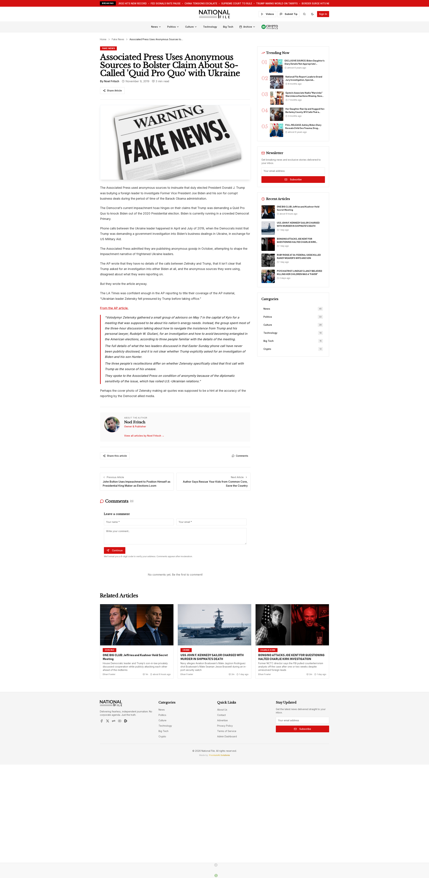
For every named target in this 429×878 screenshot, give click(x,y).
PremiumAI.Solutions (219, 755)
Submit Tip (291, 14)
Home (103, 39)
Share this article (117, 455)
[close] (215, 864)
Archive (247, 26)
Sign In (323, 14)
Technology (210, 26)
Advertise (222, 720)
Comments (242, 455)
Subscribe (296, 179)
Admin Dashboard (227, 736)
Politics (171, 26)
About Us (222, 709)
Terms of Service (226, 731)
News (154, 26)
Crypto (162, 736)
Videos (270, 14)
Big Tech (228, 26)
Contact (221, 715)
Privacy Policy (225, 725)
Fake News (118, 39)
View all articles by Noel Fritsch (144, 435)
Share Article (114, 90)
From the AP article (114, 308)
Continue (117, 550)
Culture (189, 26)
